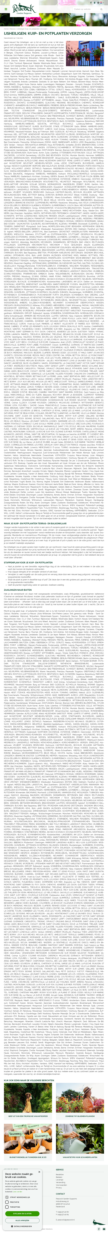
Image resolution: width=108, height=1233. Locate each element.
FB (91, 2)
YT (104, 1229)
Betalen (59, 1177)
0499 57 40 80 (63, 1212)
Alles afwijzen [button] (22, 1220)
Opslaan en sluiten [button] (22, 1213)
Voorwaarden (61, 1185)
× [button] (39, 1172)
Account (94, 2)
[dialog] (22, 1199)
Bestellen (60, 1175)
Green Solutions (47, 1229)
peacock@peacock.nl (66, 1220)
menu (6, 9)
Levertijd (59, 1180)
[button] (22, 1226)
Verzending (60, 1182)
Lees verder (17, 1192)
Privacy (59, 1188)
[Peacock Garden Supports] (24, 8)
